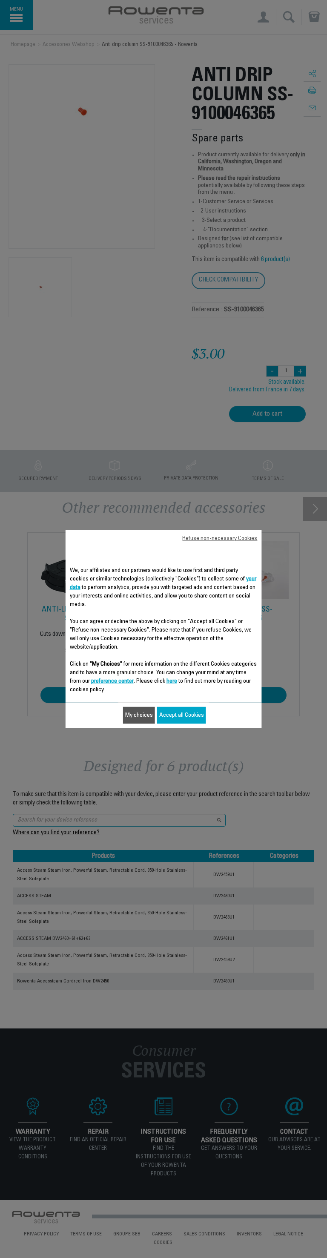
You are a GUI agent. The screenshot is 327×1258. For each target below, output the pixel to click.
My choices (139, 715)
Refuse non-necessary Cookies (219, 539)
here (171, 681)
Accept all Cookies (181, 715)
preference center (112, 681)
